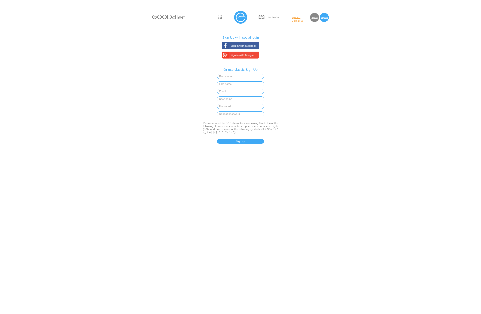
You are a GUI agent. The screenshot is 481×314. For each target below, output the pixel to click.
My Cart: (296, 17)
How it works (273, 17)
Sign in (315, 17)
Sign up (324, 17)
